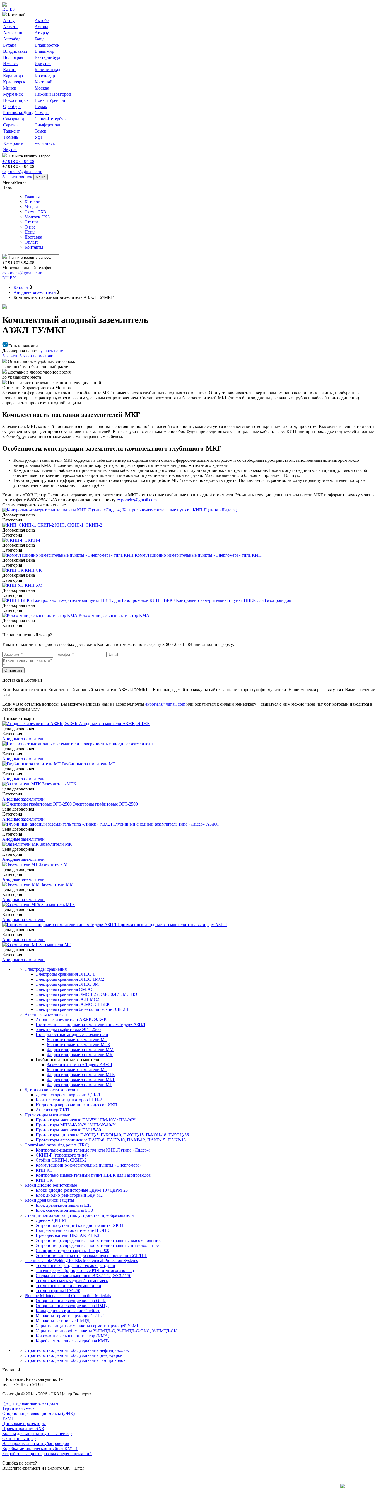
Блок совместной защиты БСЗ (64, 1210)
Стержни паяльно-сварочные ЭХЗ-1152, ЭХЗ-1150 (83, 1275)
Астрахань (13, 32)
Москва (42, 88)
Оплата (31, 242)
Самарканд (13, 118)
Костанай (43, 82)
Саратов (11, 124)
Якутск (10, 149)
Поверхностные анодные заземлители (72, 1034)
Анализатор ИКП (52, 1109)
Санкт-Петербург (51, 118)
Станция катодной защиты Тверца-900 (72, 1250)
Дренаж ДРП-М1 (52, 1220)
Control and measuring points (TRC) (57, 1145)
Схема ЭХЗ (35, 212)
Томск (40, 131)
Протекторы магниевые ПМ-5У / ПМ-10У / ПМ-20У (85, 1119)
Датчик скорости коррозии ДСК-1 (68, 1094)
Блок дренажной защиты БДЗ (63, 1205)
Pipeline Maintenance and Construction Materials (68, 1295)
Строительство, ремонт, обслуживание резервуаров (73, 1355)
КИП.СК (44, 1180)
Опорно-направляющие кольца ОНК (71, 1300)
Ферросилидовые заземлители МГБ (81, 1074)
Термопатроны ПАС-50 (58, 1290)
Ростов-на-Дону (18, 112)
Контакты (34, 247)
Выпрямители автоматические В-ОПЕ (72, 1230)
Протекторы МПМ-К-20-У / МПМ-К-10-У (75, 1124)
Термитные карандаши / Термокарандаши (75, 1265)
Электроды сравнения (46, 969)
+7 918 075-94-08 (18, 161)
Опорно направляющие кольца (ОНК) (38, 1413)
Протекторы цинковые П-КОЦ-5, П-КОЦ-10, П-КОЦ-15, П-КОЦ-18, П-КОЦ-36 (112, 1135)
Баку (39, 39)
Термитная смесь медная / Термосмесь (72, 1280)
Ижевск (10, 63)
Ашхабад (11, 39)
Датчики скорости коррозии (51, 1089)
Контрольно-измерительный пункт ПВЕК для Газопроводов (93, 1175)
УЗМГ (8, 1418)
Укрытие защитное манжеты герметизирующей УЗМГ (87, 1325)
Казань (9, 69)
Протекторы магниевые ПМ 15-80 (68, 1130)
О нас (30, 227)
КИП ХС (44, 1170)
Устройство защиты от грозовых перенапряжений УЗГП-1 (91, 1255)
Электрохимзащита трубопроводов (35, 1443)
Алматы (10, 26)
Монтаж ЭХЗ (37, 217)
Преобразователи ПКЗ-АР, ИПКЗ (67, 1235)
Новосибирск (16, 100)
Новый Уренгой (50, 100)
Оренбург (12, 106)
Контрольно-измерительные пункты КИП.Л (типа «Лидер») (93, 1150)
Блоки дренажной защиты (49, 1200)
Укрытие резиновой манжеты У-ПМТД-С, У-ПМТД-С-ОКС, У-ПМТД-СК (106, 1330)
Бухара (9, 45)
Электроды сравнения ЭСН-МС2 (67, 999)
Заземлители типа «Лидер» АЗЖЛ (79, 1064)
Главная (32, 196)
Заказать (10, 356)
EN (13, 9)
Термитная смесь (18, 1408)
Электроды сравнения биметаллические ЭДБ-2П (82, 1009)
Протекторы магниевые (47, 1114)
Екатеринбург (48, 57)
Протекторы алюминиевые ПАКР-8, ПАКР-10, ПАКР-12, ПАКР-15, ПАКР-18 (111, 1140)
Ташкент (11, 131)
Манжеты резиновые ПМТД (63, 1320)
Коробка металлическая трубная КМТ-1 (73, 1340)
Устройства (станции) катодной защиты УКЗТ (80, 1225)
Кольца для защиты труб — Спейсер (37, 1433)
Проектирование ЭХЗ (23, 1428)
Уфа (38, 137)
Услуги (31, 207)
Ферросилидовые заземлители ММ (80, 1049)
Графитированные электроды (30, 1403)
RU (5, 9)
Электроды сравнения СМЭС (64, 989)
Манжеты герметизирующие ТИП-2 (70, 1315)
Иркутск (43, 63)
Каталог (32, 201)
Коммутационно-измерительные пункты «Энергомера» (89, 1165)
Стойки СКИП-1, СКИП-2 (61, 1160)
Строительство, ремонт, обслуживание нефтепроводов (77, 1350)
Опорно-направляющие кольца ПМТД (72, 1305)
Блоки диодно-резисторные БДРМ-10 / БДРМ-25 (82, 1190)
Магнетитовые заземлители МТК (78, 1044)
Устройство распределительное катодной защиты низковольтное (97, 1245)
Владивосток (47, 45)
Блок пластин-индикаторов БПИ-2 (69, 1099)
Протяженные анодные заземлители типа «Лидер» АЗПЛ (90, 1024)
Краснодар (45, 75)
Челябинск (45, 143)
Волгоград (13, 57)
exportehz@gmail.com (22, 171)
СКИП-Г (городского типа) (62, 1155)
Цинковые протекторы (24, 1423)
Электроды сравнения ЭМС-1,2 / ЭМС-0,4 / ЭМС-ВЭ (86, 994)
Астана (41, 26)
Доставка (33, 237)
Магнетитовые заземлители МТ (77, 1039)
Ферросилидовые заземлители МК (80, 1054)
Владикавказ (15, 51)
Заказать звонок (17, 176)
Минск (9, 88)
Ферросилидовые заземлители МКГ (81, 1079)
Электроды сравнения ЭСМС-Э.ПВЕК (73, 1004)
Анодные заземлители (23, 738)
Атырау (42, 32)
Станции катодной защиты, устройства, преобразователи (79, 1215)
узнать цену (51, 350)
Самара (42, 112)
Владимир (44, 51)
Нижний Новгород (53, 94)
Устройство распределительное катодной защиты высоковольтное (98, 1240)
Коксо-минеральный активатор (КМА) (72, 1335)
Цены (30, 232)
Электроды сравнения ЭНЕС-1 (65, 974)
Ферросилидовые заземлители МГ (79, 1084)
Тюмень (10, 137)
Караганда (13, 75)
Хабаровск (13, 143)
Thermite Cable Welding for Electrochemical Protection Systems (81, 1260)
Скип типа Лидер (19, 1438)
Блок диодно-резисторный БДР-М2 (69, 1195)
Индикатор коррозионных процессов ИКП (76, 1104)
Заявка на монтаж (36, 356)
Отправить (13, 670)
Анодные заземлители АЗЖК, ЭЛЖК (71, 1019)
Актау (9, 20)
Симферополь (48, 124)
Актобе (42, 20)
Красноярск (14, 82)
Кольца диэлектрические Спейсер (68, 1310)
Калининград (47, 69)
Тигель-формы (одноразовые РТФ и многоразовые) (85, 1270)
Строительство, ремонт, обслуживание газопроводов (75, 1360)
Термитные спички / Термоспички (68, 1285)
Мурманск (13, 94)
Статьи (31, 222)
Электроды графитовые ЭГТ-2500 (68, 1029)
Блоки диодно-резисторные (51, 1185)
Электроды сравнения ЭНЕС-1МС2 (70, 979)
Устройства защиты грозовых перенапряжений (47, 1453)
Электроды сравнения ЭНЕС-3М (67, 984)
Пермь (41, 106)
